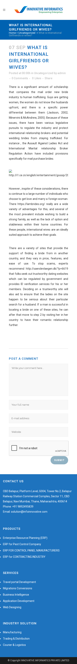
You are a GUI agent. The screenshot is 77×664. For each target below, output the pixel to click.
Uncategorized (26, 32)
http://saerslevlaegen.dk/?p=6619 (47, 268)
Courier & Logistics (14, 644)
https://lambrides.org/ (31, 204)
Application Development (18, 601)
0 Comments (20, 78)
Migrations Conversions (17, 588)
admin (61, 73)
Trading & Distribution (16, 638)
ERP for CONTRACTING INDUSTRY (24, 556)
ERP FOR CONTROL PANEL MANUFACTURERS (31, 550)
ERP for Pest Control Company (22, 544)
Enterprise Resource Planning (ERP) (25, 537)
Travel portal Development (19, 582)
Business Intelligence (16, 594)
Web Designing (12, 607)
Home (12, 32)
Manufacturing (12, 632)
